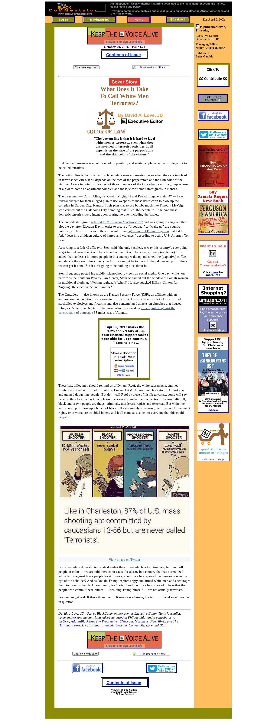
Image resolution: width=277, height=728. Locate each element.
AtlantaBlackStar (82, 621)
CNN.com (126, 621)
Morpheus (141, 621)
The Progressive (107, 621)
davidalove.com (116, 625)
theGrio (63, 621)
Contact (134, 625)
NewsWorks (158, 621)
